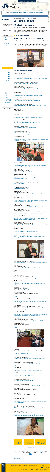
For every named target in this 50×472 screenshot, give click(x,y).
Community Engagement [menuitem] (31, 12)
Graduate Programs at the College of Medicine (7, 25)
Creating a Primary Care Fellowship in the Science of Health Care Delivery (28, 289)
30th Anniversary (7, 39)
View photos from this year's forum (22, 35)
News (5, 95)
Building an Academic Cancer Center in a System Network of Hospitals (27, 112)
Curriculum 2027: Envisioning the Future (21, 353)
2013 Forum (7, 78)
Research (6, 97)
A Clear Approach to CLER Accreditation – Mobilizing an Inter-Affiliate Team (28, 117)
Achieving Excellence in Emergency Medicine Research (24, 171)
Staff (5, 47)
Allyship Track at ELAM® (7, 93)
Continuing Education (7, 108)
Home (4, 15)
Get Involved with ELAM (41, 442)
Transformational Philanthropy (19, 183)
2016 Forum (7, 72)
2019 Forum (7, 64)
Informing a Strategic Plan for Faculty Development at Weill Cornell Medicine (28, 267)
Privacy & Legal (24, 465)
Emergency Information (24, 466)
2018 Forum (7, 66)
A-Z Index (12, 465)
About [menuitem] (42, 12)
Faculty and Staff (22, 1)
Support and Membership (29, 442)
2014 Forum (7, 76)
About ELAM (6, 45)
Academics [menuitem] (7, 12)
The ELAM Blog (7, 43)
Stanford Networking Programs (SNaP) (21, 188)
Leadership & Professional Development (18, 15)
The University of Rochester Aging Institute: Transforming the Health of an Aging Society (30, 278)
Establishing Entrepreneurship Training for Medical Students (25, 127)
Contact (29, 465)
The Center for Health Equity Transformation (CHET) (24, 380)
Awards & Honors (7, 102)
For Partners (6, 90)
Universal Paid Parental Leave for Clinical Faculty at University (26, 231)
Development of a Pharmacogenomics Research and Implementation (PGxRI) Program (30, 262)
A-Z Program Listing (6, 111)
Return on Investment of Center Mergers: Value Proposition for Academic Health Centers (30, 78)
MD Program (5, 22)
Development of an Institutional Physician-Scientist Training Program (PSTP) (28, 320)
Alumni (28, 1)
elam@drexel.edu (40, 452)
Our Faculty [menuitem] (16, 12)
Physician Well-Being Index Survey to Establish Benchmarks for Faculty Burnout (29, 396)
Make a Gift (33, 1)
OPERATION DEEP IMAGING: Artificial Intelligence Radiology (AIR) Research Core (30, 272)
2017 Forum (7, 68)
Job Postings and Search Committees (7, 100)
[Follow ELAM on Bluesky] (32, 454)
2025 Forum (7, 51)
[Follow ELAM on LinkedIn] (30, 454)
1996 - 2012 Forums (7, 81)
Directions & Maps (34, 465)
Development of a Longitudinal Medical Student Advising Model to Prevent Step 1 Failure (30, 206)
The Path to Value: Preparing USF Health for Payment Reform (25, 83)
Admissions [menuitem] (12, 12)
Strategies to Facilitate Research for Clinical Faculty (24, 375)
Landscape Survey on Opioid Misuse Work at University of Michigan (27, 122)
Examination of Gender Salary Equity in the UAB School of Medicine (27, 100)
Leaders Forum (32, 15)
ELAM (27, 15)
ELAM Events (6, 84)
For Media (16, 465)
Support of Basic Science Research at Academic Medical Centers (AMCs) (28, 370)
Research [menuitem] (20, 12)
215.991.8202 (42, 469)
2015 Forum (7, 74)
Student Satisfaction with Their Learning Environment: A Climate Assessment (28, 95)
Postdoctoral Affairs (6, 28)
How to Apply (18, 442)
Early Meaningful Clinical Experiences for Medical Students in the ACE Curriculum (29, 385)
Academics (8, 15)
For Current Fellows (7, 86)
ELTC (4, 106)
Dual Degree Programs (7, 30)
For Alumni (6, 88)
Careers (20, 465)
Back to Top (17, 458)
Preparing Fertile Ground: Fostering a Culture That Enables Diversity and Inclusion (29, 358)
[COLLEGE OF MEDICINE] (12, 7)
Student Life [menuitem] (24, 12)
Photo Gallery (8, 70)
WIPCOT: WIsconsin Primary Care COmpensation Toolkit (25, 390)
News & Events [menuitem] (38, 12)
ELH (4, 104)
